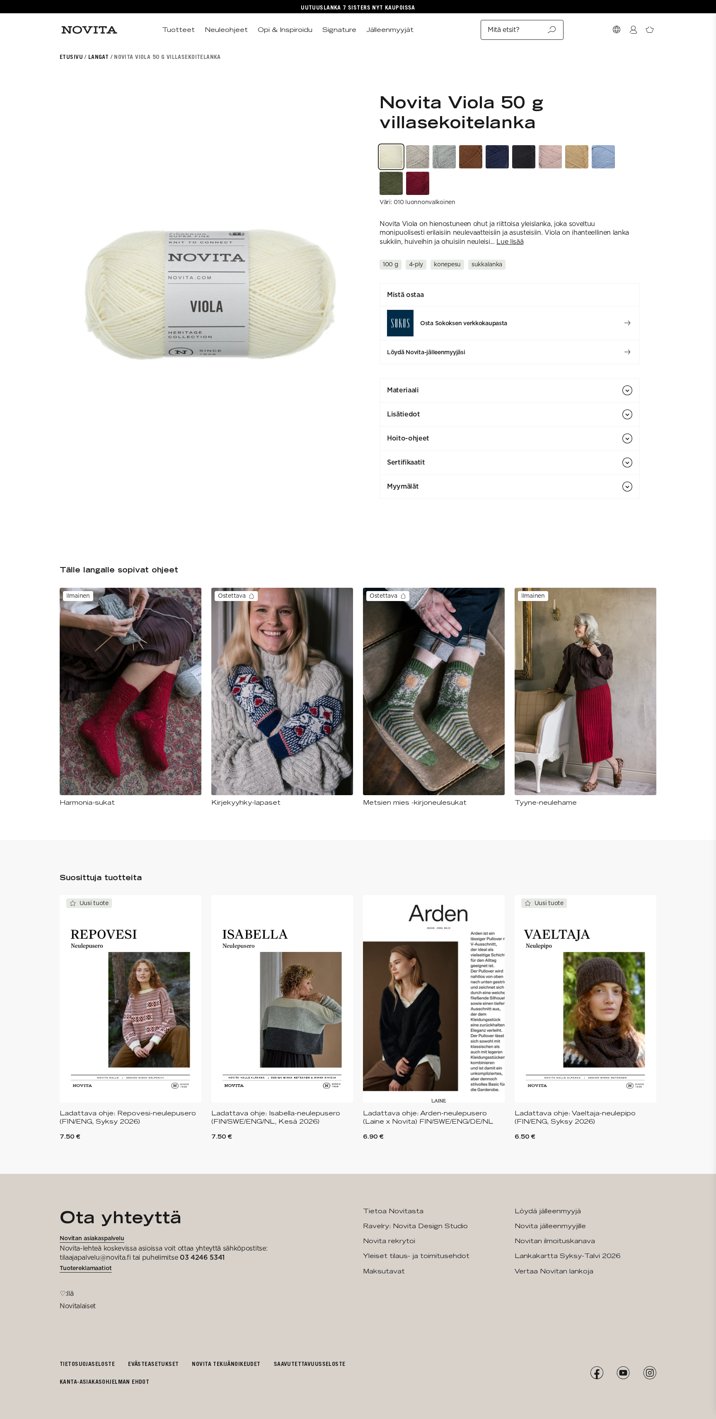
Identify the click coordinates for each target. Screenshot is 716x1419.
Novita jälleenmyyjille (550, 1226)
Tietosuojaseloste (87, 1363)
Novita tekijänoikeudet (226, 1363)
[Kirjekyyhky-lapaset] (282, 697)
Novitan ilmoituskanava (555, 1241)
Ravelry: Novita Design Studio (415, 1226)
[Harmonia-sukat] (130, 697)
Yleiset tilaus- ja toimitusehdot (416, 1256)
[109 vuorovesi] (603, 156)
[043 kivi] (444, 156)
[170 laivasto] (497, 156)
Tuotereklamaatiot (86, 1268)
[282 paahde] (576, 156)
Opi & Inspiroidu (285, 30)
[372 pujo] (391, 183)
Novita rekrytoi (389, 1241)
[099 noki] (523, 156)
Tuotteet (178, 30)
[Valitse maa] (616, 30)
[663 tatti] (470, 156)
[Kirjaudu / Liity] (633, 30)
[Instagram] (649, 1373)
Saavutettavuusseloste (310, 1363)
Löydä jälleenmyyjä (548, 1211)
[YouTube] (623, 1373)
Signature (339, 30)
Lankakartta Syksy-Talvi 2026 (567, 1256)
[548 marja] (417, 183)
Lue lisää (509, 242)
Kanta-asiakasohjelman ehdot (104, 1381)
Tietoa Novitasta (393, 1211)
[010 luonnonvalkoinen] (391, 156)
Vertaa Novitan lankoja (554, 1271)
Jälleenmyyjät (390, 30)
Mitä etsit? (503, 30)
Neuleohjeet (226, 30)
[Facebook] (596, 1373)
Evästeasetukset (153, 1363)
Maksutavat (384, 1271)
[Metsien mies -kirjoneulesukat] (434, 697)
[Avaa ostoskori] (649, 30)
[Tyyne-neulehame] (585, 697)
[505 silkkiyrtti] (550, 156)
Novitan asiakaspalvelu (92, 1238)
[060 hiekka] (417, 156)
